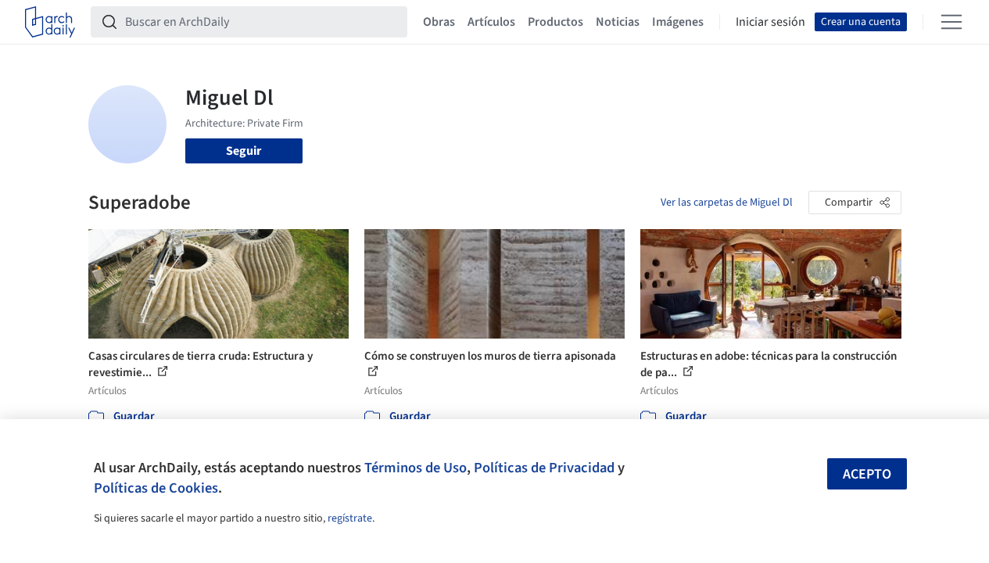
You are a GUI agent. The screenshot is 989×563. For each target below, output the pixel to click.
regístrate (350, 518)
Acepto (867, 474)
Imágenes (678, 21)
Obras (439, 21)
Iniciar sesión (770, 21)
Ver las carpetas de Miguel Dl (727, 202)
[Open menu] (951, 21)
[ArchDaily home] (50, 22)
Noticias (618, 21)
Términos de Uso (415, 467)
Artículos (491, 21)
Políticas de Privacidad (544, 467)
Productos (555, 21)
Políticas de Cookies (156, 488)
